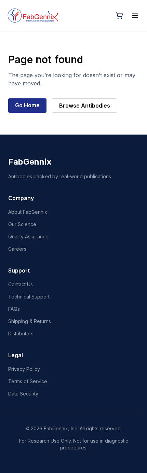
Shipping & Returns (29, 321)
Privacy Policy (24, 369)
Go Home (27, 105)
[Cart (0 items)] (119, 15)
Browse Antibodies (84, 105)
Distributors (21, 333)
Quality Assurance (28, 236)
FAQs (14, 309)
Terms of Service (27, 381)
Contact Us (20, 284)
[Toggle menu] (135, 15)
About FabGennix (27, 212)
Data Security (23, 394)
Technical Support (29, 297)
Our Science (22, 224)
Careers (17, 249)
